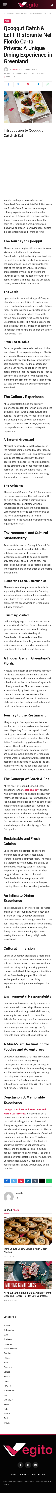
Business (8, 1339)
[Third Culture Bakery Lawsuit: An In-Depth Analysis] (28, 1231)
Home (6, 13)
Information (9, 1390)
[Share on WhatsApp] (47, 84)
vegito (15, 69)
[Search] (51, 4)
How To (7, 1386)
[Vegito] (28, 4)
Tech (6, 1418)
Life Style (8, 1400)
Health (7, 1376)
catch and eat (30, 790)
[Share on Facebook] (8, 84)
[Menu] (5, 4)
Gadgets (8, 1367)
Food (7, 21)
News (6, 1404)
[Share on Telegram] (38, 84)
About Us (24, 1474)
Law (5, 1395)
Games (7, 1372)
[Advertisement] (28, 169)
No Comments (38, 73)
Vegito (13, 1481)
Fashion (7, 1353)
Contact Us (38, 1474)
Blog (6, 1335)
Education (8, 1344)
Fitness (7, 1358)
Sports (7, 1414)
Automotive (9, 1330)
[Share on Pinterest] (28, 84)
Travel (7, 1423)
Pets (6, 1409)
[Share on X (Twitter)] (18, 84)
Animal (7, 1325)
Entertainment (10, 1349)
